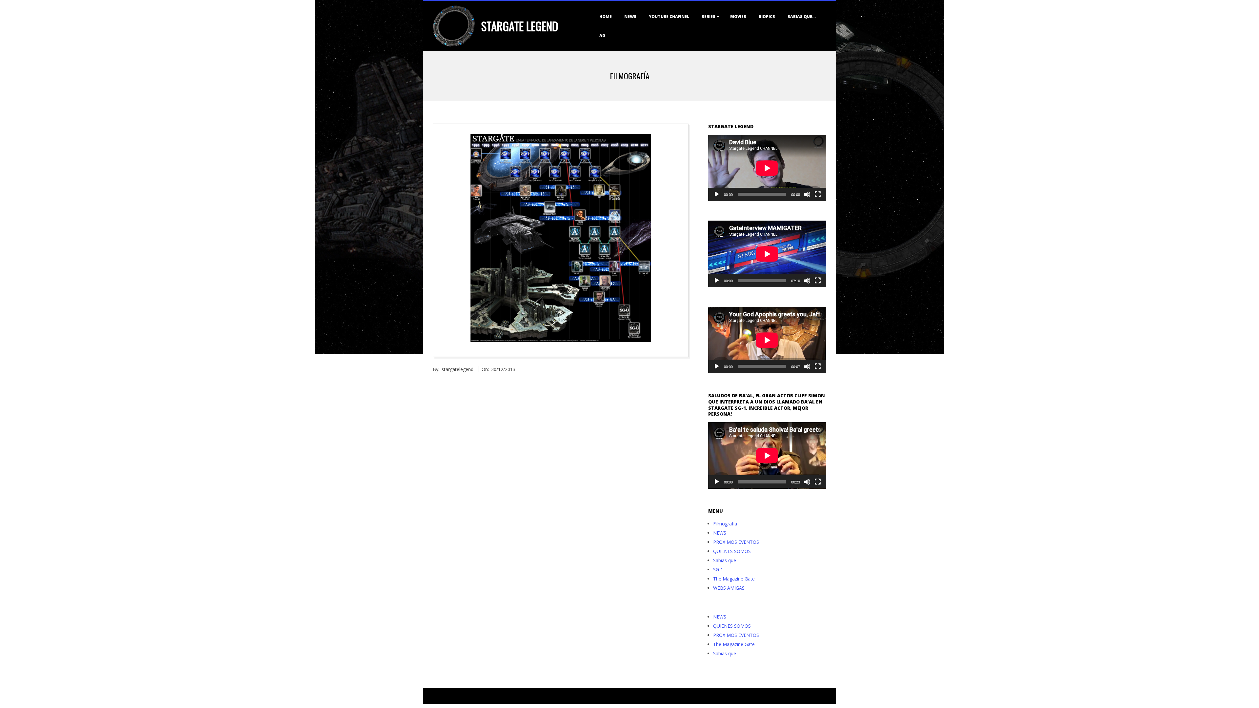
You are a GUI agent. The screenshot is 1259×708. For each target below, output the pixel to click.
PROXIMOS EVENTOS (736, 542)
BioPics (767, 16)
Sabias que (724, 560)
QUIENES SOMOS (732, 551)
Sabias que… (802, 16)
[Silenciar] (807, 194)
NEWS (630, 16)
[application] (767, 168)
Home (605, 16)
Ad (602, 35)
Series (708, 16)
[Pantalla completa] (817, 194)
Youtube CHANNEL (669, 16)
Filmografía (725, 524)
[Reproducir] (716, 194)
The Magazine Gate (734, 579)
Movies (738, 16)
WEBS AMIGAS (729, 588)
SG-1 (718, 569)
